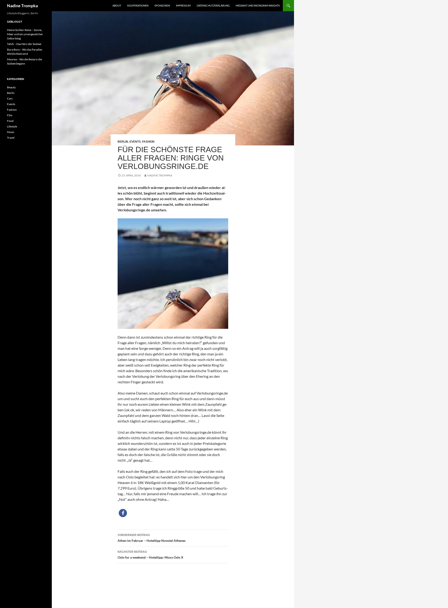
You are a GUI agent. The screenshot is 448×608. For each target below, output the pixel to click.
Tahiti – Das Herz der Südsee (24, 44)
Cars (10, 98)
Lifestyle (12, 126)
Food (10, 121)
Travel (10, 137)
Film (9, 115)
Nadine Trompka (22, 5)
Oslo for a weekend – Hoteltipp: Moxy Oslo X (150, 554)
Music (10, 132)
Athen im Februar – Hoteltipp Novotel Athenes (152, 538)
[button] (123, 513)
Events (135, 141)
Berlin (123, 141)
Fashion (148, 141)
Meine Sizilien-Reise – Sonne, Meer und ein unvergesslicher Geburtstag (25, 34)
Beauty (11, 87)
